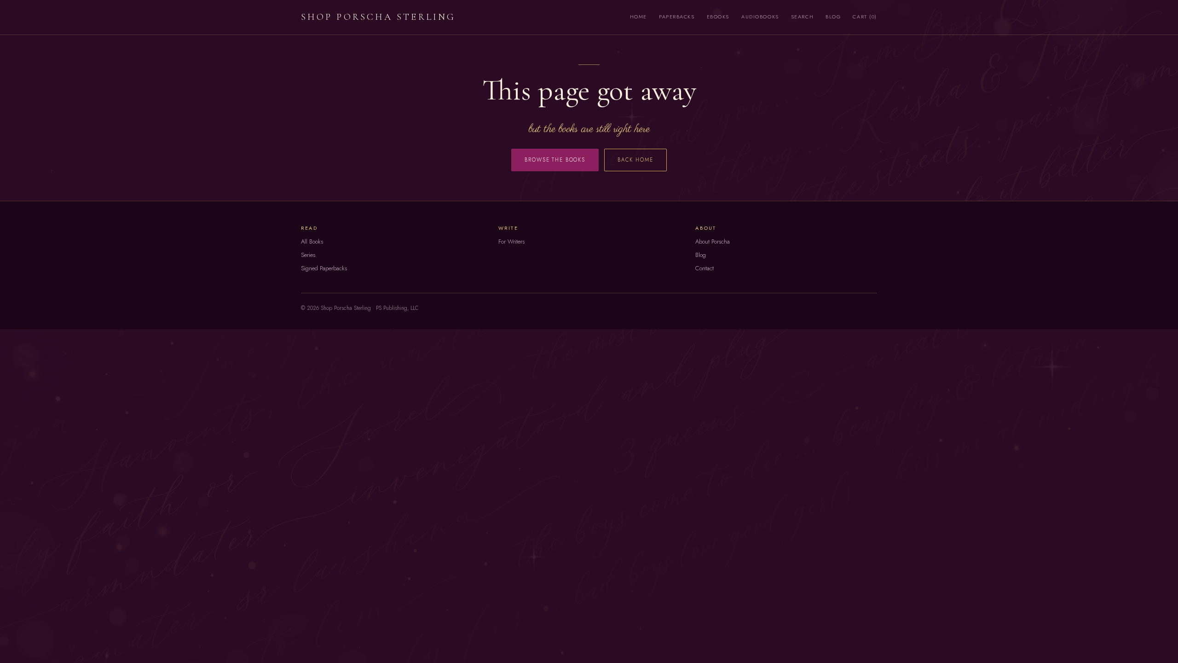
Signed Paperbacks (324, 268)
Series (308, 254)
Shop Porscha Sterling (378, 17)
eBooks (718, 16)
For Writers (511, 241)
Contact (704, 268)
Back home (635, 159)
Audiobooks (760, 16)
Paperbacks (677, 16)
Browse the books (555, 159)
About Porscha (712, 241)
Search (802, 16)
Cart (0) (865, 16)
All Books (312, 241)
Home (638, 16)
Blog (833, 16)
